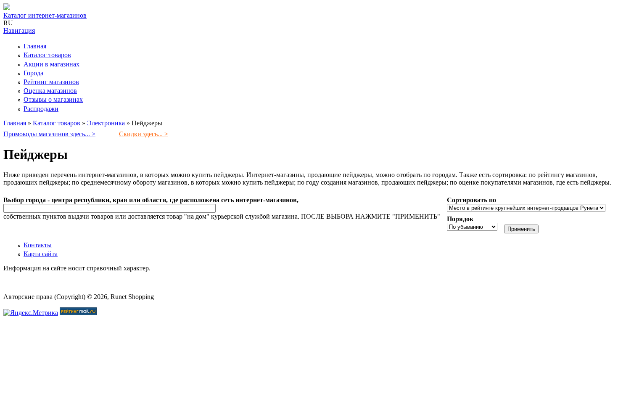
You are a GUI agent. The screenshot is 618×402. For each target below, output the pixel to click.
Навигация (19, 30)
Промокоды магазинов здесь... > (49, 134)
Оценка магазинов (50, 90)
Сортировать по (471, 200)
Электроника (106, 123)
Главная (35, 46)
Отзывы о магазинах (53, 99)
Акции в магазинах (51, 64)
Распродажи (41, 108)
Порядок (460, 218)
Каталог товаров (47, 54)
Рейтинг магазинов (51, 81)
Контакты (38, 245)
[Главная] (6, 7)
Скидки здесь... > (143, 134)
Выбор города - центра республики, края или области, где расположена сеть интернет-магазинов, (150, 200)
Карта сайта (41, 253)
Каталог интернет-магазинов (45, 15)
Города (33, 73)
